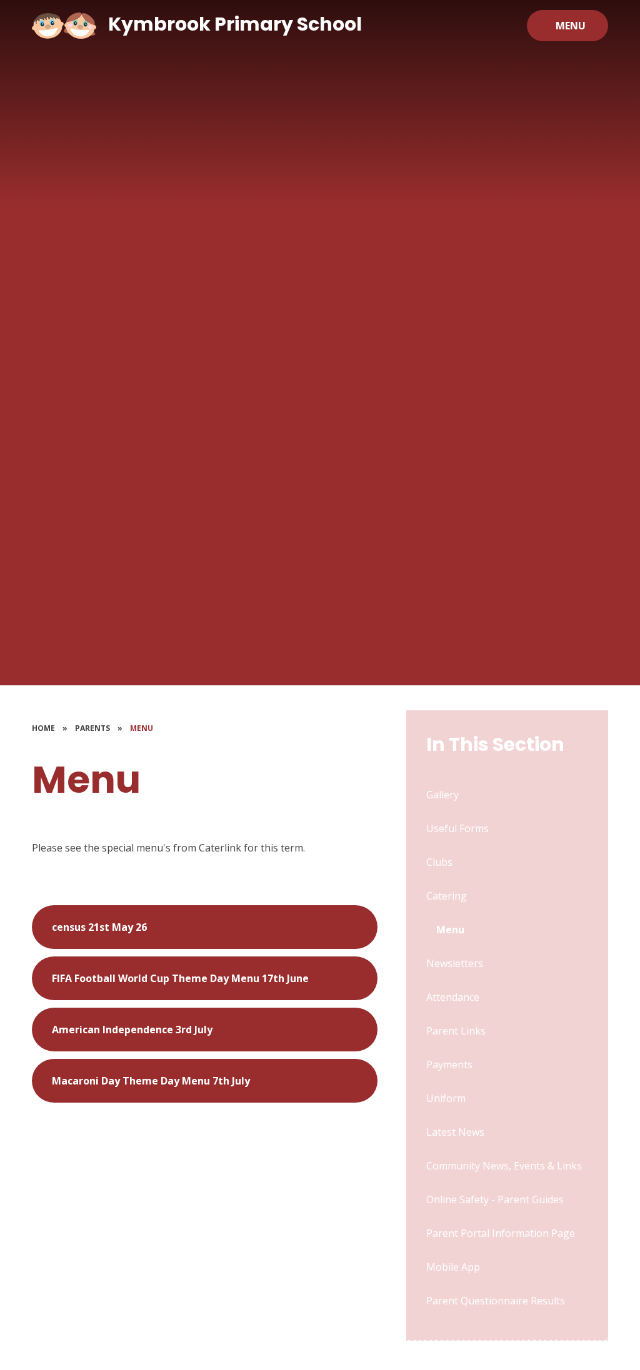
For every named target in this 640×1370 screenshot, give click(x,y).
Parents (92, 728)
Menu (141, 728)
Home (43, 728)
